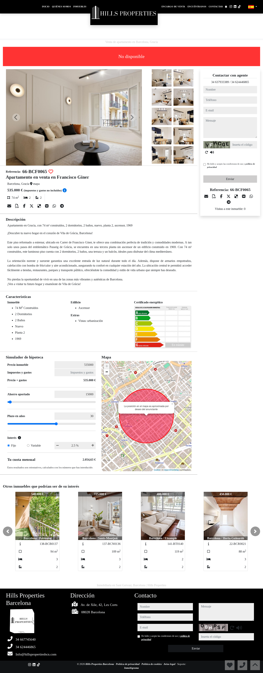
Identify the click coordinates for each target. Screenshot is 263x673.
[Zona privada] (226, 7)
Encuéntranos (197, 6)
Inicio (46, 6)
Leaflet (157, 469)
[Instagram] (230, 6)
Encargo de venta (173, 6)
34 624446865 (240, 82)
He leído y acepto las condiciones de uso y (231, 165)
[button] (8, 531)
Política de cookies (152, 664)
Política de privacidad (128, 664)
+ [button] (107, 366)
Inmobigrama (131, 667)
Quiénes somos (61, 6)
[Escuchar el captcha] (212, 152)
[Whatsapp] (55, 206)
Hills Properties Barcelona (100, 664)
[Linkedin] (235, 6)
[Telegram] (62, 206)
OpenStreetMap (171, 469)
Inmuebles (79, 6)
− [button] (107, 371)
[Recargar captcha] (206, 152)
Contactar (216, 6)
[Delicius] (40, 206)
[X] (32, 206)
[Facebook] (25, 206)
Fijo (13, 445)
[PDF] (17, 206)
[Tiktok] (239, 6)
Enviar (230, 179)
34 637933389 (220, 82)
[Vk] (47, 206)
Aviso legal (170, 664)
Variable (36, 445)
